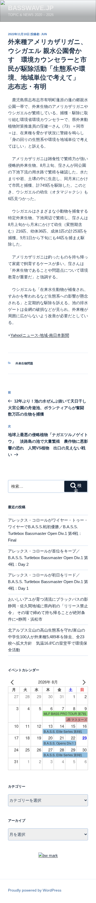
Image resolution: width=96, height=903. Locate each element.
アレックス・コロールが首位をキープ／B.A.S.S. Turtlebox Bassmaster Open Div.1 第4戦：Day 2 (48, 558)
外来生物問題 (24, 363)
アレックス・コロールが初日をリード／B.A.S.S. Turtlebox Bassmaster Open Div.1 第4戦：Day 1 (48, 582)
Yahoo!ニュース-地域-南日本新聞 (39, 335)
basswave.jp (31, 7)
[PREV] (13, 682)
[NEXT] (83, 682)
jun (44, 34)
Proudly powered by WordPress (34, 890)
